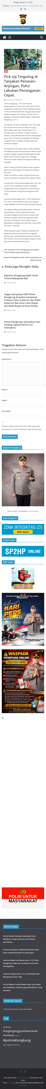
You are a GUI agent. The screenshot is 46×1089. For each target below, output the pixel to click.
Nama (5, 389)
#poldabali (8, 1035)
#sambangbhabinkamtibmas (11, 1045)
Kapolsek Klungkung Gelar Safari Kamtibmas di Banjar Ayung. (23, 258)
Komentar (7, 359)
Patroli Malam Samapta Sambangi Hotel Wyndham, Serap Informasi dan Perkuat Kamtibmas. (19, 939)
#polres (17, 1035)
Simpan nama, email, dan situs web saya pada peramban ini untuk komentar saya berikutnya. (21, 428)
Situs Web (6, 411)
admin (20, 100)
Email (5, 400)
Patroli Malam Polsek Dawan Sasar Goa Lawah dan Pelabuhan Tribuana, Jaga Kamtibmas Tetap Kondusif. (22, 987)
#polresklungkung (17, 1040)
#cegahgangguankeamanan (20, 1031)
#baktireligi (7, 1027)
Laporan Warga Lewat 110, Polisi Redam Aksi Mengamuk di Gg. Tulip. (26, 7)
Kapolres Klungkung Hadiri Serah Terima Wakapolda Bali (21, 277)
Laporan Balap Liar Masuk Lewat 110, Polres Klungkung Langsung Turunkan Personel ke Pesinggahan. (21, 963)
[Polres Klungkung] (4, 37)
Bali (6, 71)
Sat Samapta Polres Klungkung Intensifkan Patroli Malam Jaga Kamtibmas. (21, 251)
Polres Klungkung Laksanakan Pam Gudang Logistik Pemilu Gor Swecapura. (22, 324)
